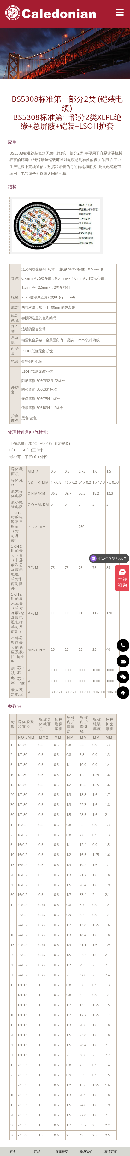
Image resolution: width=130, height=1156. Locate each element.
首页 (13, 1151)
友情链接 (110, 1151)
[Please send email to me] (123, 661)
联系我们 (86, 1151)
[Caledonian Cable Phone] (123, 645)
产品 (37, 1151)
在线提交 (62, 1151)
